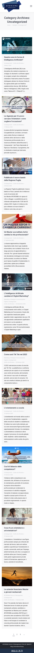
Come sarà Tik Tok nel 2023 (15, 354)
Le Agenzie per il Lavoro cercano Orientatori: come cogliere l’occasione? (15, 118)
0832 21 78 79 (17, 651)
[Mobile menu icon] (31, 6)
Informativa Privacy (19, 646)
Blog (12, 646)
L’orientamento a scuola (14, 408)
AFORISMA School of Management (13, 595)
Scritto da (18, 63)
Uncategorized (8, 63)
